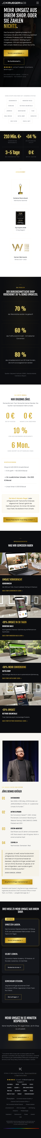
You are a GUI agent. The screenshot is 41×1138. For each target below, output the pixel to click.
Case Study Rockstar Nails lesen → (13, 635)
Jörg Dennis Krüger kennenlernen (16, 882)
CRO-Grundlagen (21, 1108)
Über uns (9, 1090)
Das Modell (10, 1084)
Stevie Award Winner (31, 1073)
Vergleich (24, 1084)
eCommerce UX (10, 1108)
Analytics (15, 1111)
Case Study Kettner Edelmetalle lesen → (15, 721)
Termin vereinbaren (15, 53)
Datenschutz (17, 1114)
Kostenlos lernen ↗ (14, 967)
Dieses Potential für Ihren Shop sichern (19, 520)
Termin (25, 1090)
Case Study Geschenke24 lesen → (12, 591)
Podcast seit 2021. (17, 823)
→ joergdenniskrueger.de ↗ (21, 893)
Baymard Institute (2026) (18, 373)
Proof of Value (11, 1094)
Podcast (20, 1094)
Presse (31, 1090)
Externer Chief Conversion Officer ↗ (20, 1101)
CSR (20, 1117)
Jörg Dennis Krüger (28, 1087)
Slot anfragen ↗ (13, 997)
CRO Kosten (17, 1090)
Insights (9, 1087)
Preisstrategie (24, 1111)
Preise (17, 1084)
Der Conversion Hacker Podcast (14, 1104)
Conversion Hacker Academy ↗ (25, 1098)
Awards (33, 1114)
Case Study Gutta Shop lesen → (12, 678)
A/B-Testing (32, 1108)
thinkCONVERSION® (29, 1094)
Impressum (8, 1114)
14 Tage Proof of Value (20, 1075)
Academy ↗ (17, 1087)
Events (31, 1084)
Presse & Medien (30, 1104)
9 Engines (30, 834)
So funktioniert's (14, 61)
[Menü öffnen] (37, 2)
